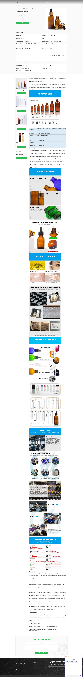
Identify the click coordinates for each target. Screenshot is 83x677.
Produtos (29, 2)
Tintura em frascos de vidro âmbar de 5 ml (39, 629)
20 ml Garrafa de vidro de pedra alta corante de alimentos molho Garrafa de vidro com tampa (21, 91)
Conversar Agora (21, 22)
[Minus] (80, 656)
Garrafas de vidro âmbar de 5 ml (51, 629)
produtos (21, 5)
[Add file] (65, 676)
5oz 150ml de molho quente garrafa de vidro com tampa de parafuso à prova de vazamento (21, 109)
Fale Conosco (41, 2)
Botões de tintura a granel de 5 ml (34, 630)
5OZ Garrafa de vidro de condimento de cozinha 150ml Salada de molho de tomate (21, 127)
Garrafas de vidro (25, 5)
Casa (25, 2)
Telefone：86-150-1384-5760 (21, 663)
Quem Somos (34, 2)
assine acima (65, 670)
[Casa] (19, 2)
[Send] (81, 676)
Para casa (18, 5)
